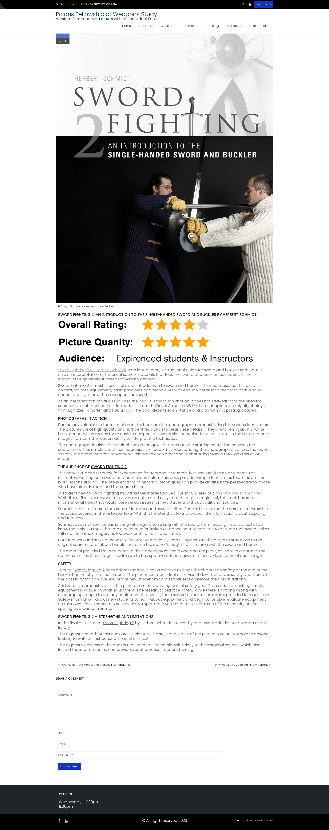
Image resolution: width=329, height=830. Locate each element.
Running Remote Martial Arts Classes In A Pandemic (96, 665)
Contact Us (263, 4)
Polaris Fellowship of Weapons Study (106, 14)
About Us (144, 26)
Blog (215, 26)
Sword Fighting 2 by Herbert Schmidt (92, 370)
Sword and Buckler (102, 306)
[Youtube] (250, 5)
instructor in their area (242, 493)
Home (126, 26)
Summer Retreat (194, 26)
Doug (64, 306)
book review (81, 306)
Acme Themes (264, 820)
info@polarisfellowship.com (99, 4)
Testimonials (258, 26)
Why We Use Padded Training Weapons (241, 665)
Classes (166, 26)
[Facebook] (243, 5)
